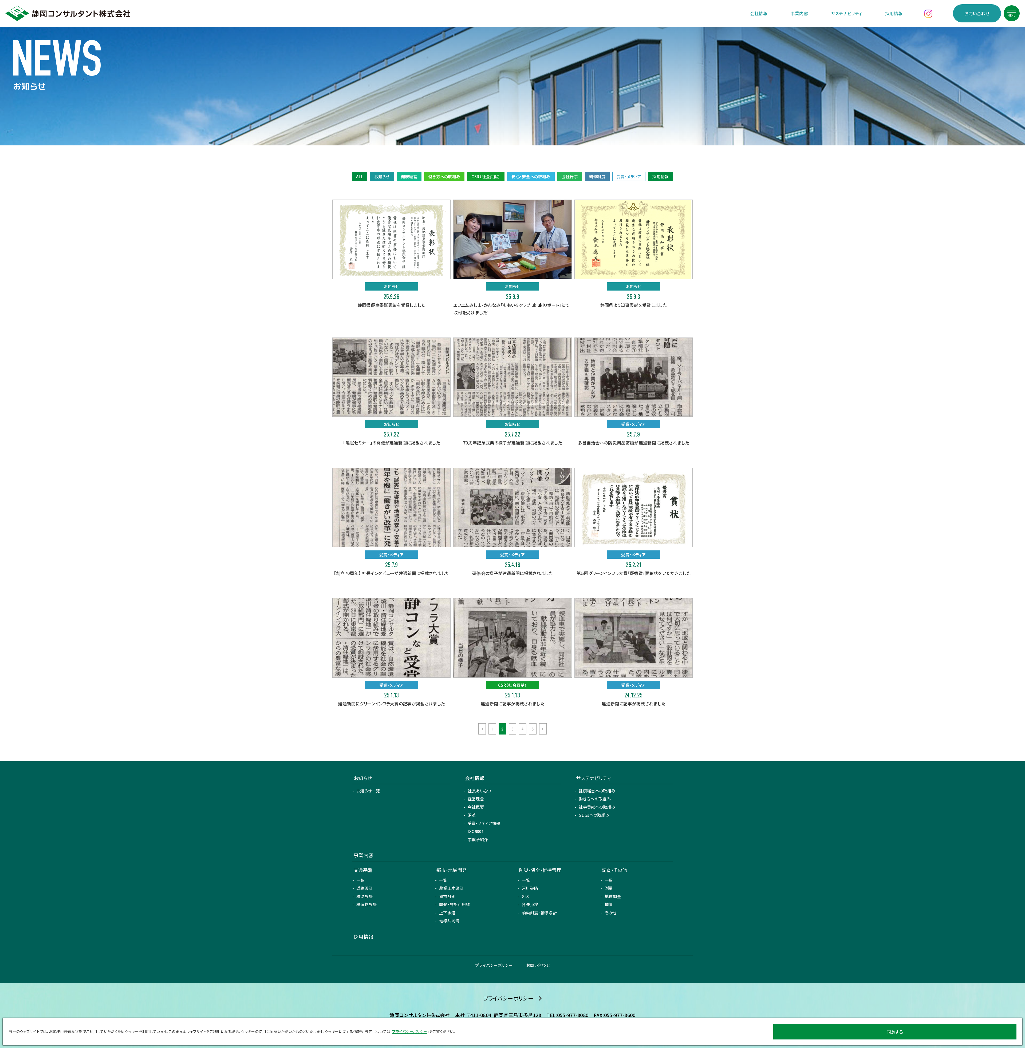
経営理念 (476, 798)
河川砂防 (530, 888)
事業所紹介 (478, 839)
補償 (609, 904)
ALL (359, 176)
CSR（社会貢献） (485, 176)
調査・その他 (614, 870)
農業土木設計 (451, 888)
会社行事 (570, 176)
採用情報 (893, 13)
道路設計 (364, 888)
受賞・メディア (629, 176)
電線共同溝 (449, 920)
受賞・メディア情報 (484, 823)
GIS (525, 896)
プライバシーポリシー (494, 965)
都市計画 (447, 896)
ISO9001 (476, 831)
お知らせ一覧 (368, 790)
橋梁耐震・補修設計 (539, 912)
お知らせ (381, 176)
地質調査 (613, 896)
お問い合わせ (977, 13)
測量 (609, 888)
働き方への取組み (444, 176)
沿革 (472, 815)
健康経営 (409, 176)
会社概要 (476, 807)
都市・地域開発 (451, 870)
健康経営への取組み (597, 790)
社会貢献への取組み (597, 807)
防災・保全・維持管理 (540, 870)
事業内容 (799, 13)
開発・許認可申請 (454, 904)
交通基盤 (363, 870)
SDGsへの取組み (594, 815)
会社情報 (758, 13)
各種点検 (530, 904)
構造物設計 (366, 904)
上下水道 (447, 912)
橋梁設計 (364, 896)
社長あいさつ (479, 790)
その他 (610, 912)
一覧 (360, 880)
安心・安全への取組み (530, 176)
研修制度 (597, 176)
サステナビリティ (846, 13)
